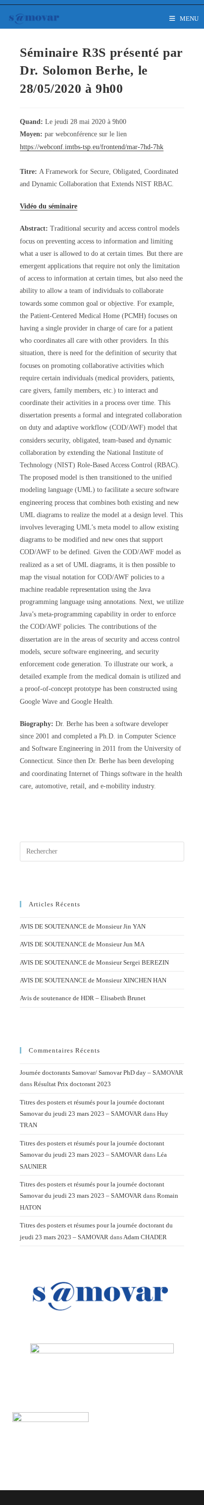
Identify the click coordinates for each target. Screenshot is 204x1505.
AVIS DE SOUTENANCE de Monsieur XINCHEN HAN (93, 980)
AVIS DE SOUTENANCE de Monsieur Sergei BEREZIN (94, 962)
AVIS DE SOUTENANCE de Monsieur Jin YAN (83, 926)
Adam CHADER (145, 1237)
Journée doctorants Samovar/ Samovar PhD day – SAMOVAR (101, 1072)
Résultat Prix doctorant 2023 (72, 1084)
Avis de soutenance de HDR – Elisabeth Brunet (83, 998)
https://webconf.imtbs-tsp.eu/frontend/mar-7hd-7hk (91, 147)
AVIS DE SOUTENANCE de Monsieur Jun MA (82, 944)
